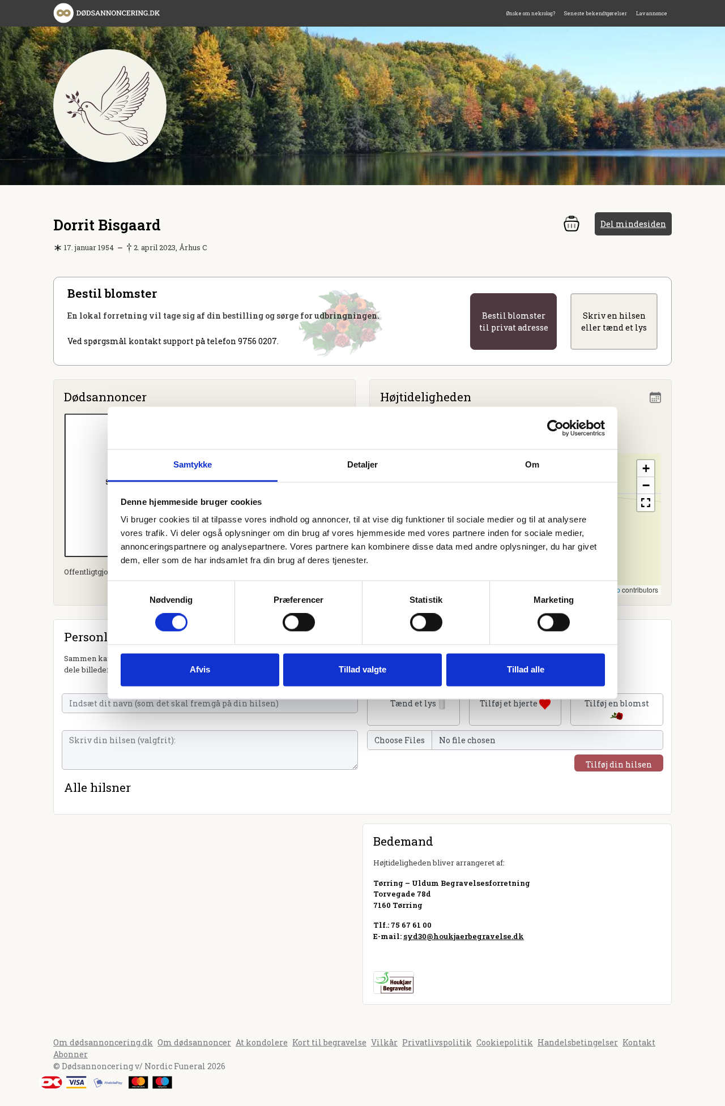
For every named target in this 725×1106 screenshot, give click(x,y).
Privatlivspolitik (437, 1042)
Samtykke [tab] (192, 464)
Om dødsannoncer (194, 1042)
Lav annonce (651, 13)
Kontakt (638, 1042)
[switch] (299, 623)
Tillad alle (525, 669)
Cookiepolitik (504, 1042)
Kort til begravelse (329, 1042)
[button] (645, 468)
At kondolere (262, 1042)
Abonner (70, 1054)
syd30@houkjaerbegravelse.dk (463, 936)
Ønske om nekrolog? (530, 13)
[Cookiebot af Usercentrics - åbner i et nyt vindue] (555, 427)
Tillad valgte (362, 669)
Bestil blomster (513, 321)
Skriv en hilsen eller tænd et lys (614, 321)
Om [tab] (532, 464)
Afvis (200, 669)
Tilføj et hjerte (509, 703)
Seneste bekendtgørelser (595, 13)
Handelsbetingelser (578, 1042)
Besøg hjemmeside (410, 956)
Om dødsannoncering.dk (103, 1042)
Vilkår (384, 1042)
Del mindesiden (633, 223)
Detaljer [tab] (362, 464)
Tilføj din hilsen (619, 764)
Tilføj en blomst (617, 703)
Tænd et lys (413, 703)
